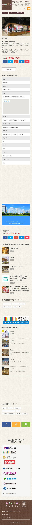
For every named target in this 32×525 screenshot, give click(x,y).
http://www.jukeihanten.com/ (10, 127)
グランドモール (7, 306)
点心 (15, 306)
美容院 (24, 413)
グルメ (4, 12)
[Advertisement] (16, 184)
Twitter (10, 61)
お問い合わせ (6, 514)
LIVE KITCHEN (7, 303)
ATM (4, 408)
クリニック (17, 408)
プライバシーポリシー (8, 517)
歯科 (18, 410)
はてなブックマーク (21, 61)
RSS (16, 426)
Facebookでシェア (5, 61)
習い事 (18, 413)
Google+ (16, 61)
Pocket (26, 61)
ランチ (10, 408)
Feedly (26, 426)
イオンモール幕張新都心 (16, 12)
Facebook (6, 426)
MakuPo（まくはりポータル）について (11, 511)
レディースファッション (8, 410)
